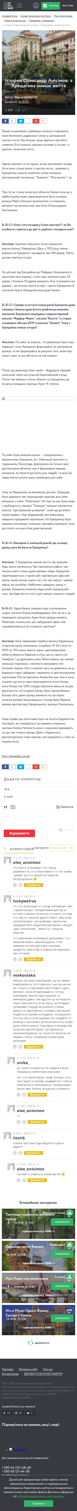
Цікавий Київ (9, 16)
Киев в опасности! (15, 20)
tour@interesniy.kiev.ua (15, 1475)
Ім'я (7, 789)
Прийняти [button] (39, 1503)
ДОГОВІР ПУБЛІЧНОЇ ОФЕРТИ (43, 1374)
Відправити (19, 833)
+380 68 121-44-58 (16, 1471)
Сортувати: (41, 848)
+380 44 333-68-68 (16, 1467)
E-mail (8, 796)
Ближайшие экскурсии (38, 1203)
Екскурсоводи (10, 1374)
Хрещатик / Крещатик (41, 20)
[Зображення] (13, 807)
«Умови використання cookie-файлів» (41, 1496)
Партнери (7, 1369)
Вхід (36, 5)
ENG (71, 6)
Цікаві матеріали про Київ (36, 16)
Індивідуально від (38, 1231)
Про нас (48, 1369)
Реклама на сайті (28, 1369)
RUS (65, 6)
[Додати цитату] (6, 807)
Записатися (62, 1222)
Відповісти (33, 885)
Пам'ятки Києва (63, 16)
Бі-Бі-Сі (24, 102)
